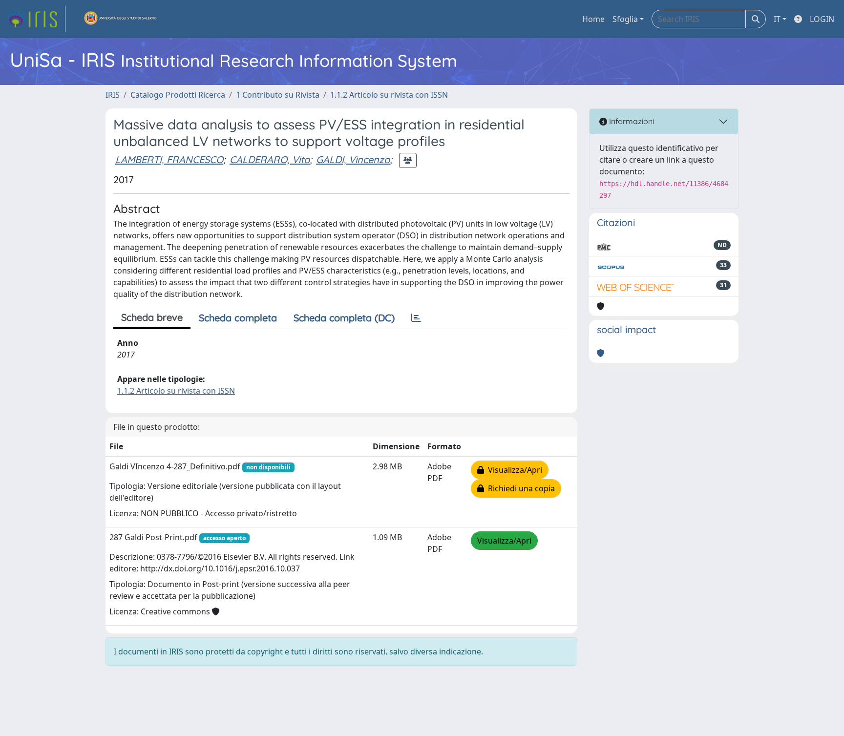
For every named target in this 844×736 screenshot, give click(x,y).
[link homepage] (35, 19)
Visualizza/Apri (513, 469)
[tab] (416, 318)
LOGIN (822, 19)
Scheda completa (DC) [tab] (344, 318)
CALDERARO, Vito (270, 159)
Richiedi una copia (519, 488)
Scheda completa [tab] (238, 318)
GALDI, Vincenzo (353, 159)
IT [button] (777, 19)
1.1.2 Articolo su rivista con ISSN (389, 94)
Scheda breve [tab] (152, 317)
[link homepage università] (120, 19)
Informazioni (630, 121)
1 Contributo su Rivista (277, 94)
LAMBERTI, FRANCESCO (169, 159)
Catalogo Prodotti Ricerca (177, 94)
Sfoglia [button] (625, 19)
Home (593, 19)
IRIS (113, 94)
